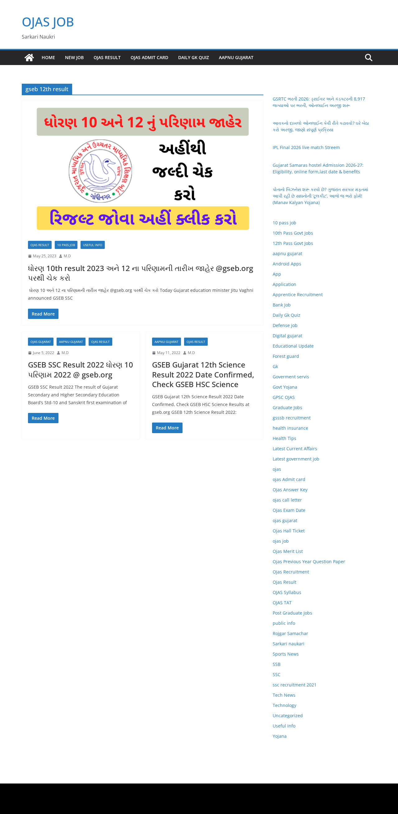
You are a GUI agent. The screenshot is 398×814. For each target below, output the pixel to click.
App (277, 274)
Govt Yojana (285, 387)
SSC (276, 674)
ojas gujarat (40, 341)
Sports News (286, 654)
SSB (276, 664)
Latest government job (296, 459)
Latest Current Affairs (295, 448)
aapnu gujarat (71, 341)
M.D (67, 256)
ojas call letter (287, 500)
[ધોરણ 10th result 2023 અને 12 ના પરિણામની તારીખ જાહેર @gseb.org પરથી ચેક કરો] (142, 167)
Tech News (284, 695)
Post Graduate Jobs (292, 613)
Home (48, 57)
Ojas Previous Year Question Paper (309, 561)
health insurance (290, 428)
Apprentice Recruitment (298, 294)
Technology (284, 705)
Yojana (280, 736)
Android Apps (287, 264)
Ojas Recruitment (291, 572)
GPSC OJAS (284, 397)
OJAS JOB (48, 21)
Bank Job (282, 305)
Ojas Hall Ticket (289, 531)
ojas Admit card (149, 57)
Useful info (92, 245)
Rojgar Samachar (290, 633)
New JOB (74, 57)
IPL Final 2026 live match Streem (306, 147)
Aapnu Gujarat (236, 57)
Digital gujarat (287, 336)
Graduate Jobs (287, 407)
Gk (275, 366)
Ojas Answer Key (290, 490)
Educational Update (293, 346)
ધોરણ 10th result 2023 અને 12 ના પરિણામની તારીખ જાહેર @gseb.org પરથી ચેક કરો (140, 273)
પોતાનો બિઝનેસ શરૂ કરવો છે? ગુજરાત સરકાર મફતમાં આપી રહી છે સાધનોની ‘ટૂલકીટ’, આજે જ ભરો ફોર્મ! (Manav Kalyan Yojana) (320, 195)
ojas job (281, 541)
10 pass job (66, 245)
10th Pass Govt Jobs (293, 233)
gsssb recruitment (292, 418)
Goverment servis (291, 377)
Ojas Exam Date (289, 510)
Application (284, 284)
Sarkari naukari (288, 644)
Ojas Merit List (288, 551)
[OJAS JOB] (29, 57)
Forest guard (286, 356)
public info (284, 623)
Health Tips (284, 438)
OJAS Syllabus (287, 592)
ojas (277, 469)
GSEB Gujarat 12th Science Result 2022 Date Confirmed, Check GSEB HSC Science (203, 374)
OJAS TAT (282, 603)
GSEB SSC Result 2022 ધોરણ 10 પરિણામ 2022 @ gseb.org (80, 369)
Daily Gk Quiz (193, 57)
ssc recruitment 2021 (295, 685)
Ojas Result (107, 57)
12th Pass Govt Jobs (293, 243)
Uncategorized (288, 715)
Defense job (285, 325)
